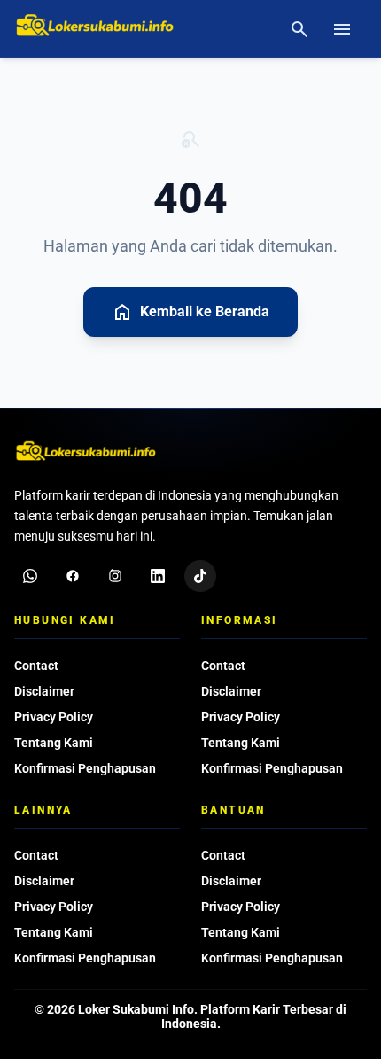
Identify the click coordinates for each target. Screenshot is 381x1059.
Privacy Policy (53, 717)
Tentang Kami (53, 743)
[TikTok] (200, 576)
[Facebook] (73, 576)
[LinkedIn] (158, 576)
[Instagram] (115, 576)
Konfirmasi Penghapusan (85, 768)
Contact (36, 665)
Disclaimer (44, 691)
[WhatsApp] (30, 576)
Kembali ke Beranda (190, 312)
